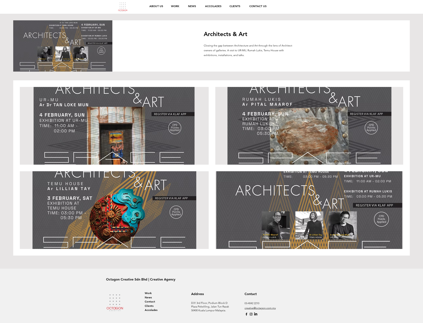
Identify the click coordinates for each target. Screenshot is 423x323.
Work (148, 293)
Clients (149, 305)
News (148, 297)
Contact (150, 301)
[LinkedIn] (256, 314)
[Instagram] (251, 314)
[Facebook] (246, 314)
